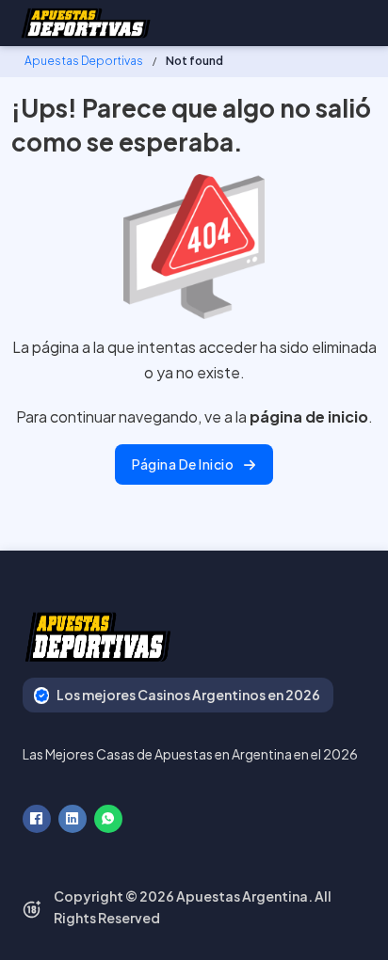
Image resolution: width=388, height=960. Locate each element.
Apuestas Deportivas (83, 61)
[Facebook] (37, 819)
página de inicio (183, 464)
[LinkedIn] (72, 819)
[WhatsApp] (108, 819)
